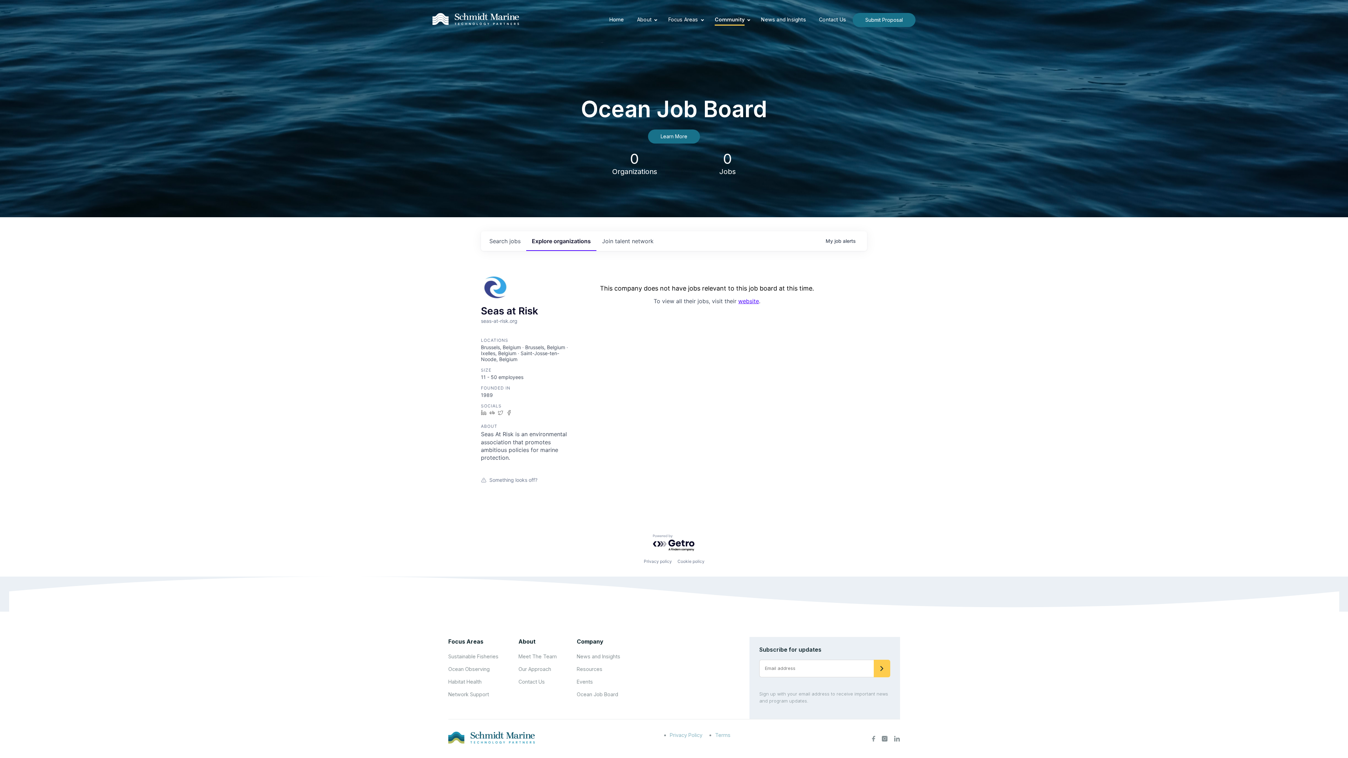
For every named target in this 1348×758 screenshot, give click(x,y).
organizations (561, 241)
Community (730, 19)
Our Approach (534, 669)
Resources (589, 669)
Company (590, 641)
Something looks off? (513, 480)
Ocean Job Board (597, 694)
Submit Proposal (884, 20)
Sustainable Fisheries (473, 656)
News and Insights (783, 19)
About (644, 19)
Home (616, 19)
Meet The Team (537, 656)
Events (585, 682)
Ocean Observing (469, 669)
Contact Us (832, 19)
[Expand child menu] (656, 20)
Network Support (468, 694)
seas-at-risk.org (499, 321)
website (748, 301)
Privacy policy (658, 561)
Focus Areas (683, 19)
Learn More (674, 136)
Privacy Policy (686, 735)
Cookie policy (691, 561)
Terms (723, 735)
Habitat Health (465, 682)
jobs (505, 241)
